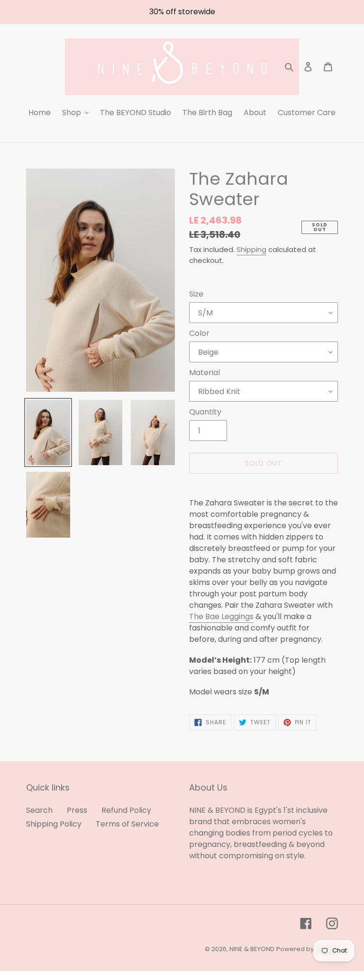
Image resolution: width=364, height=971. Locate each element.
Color (199, 333)
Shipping (251, 249)
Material (204, 372)
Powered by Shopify (307, 948)
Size (196, 293)
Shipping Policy (54, 823)
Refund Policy (126, 810)
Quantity (205, 411)
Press (77, 810)
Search (39, 810)
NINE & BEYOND (251, 948)
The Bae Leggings (221, 616)
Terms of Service (127, 823)
